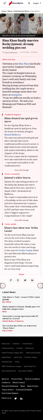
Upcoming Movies (9, 371)
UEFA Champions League (11, 366)
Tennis (17, 362)
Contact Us (6, 382)
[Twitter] (25, 280)
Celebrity (16, 344)
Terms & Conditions (32, 379)
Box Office (6, 302)
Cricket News (27, 344)
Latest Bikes (6, 357)
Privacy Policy (16, 379)
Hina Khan (24, 63)
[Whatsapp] (18, 280)
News (10, 11)
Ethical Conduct (19, 382)
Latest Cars (17, 357)
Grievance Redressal (10, 386)
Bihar (4, 311)
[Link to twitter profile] (15, 398)
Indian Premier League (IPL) (12, 353)
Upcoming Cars (30, 366)
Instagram (16, 94)
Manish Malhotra (12, 134)
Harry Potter (7, 331)
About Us (5, 379)
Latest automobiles (33, 353)
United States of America (13, 321)
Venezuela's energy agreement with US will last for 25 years (20, 317)
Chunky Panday (25, 250)
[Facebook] (10, 280)
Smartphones (7, 362)
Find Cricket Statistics (10, 393)
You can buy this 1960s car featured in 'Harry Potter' (19, 327)
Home (4, 11)
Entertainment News (21, 11)
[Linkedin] (32, 280)
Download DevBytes (24, 390)
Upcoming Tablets (25, 371)
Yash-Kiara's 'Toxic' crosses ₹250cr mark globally (21, 298)
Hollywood (29, 348)
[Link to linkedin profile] (21, 398)
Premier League (31, 357)
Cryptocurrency (8, 348)
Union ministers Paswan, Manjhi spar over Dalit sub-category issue (21, 307)
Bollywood (6, 344)
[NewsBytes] (16, 3)
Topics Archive (7, 390)
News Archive (32, 386)
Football (19, 348)
